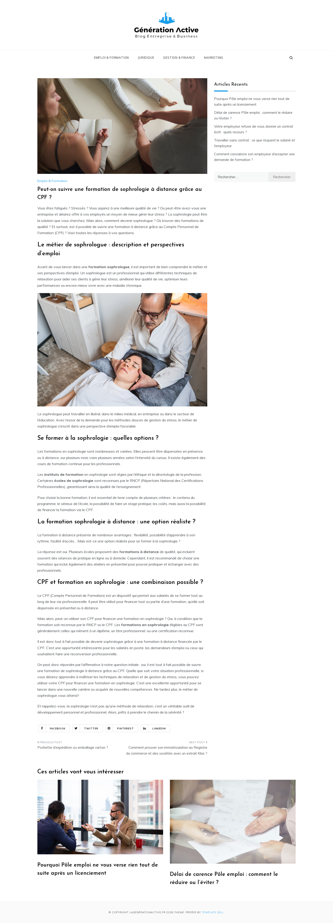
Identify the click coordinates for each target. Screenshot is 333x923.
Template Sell (213, 912)
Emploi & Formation (111, 57)
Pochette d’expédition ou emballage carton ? (72, 747)
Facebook (57, 728)
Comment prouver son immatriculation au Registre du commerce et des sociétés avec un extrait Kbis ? (166, 750)
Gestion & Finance (179, 57)
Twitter (91, 728)
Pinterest (125, 728)
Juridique (146, 57)
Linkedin (159, 728)
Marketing (213, 57)
